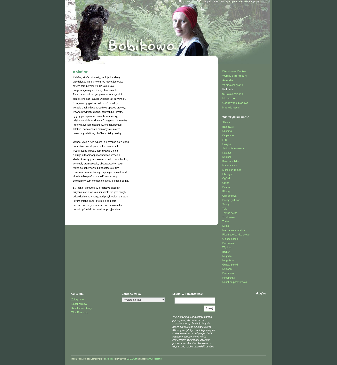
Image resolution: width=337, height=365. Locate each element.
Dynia (225, 225)
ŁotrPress (110, 359)
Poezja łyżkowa (231, 200)
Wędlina (226, 247)
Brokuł (226, 251)
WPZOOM (132, 359)
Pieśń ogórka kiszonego (235, 234)
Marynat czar (229, 165)
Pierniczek (228, 273)
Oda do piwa (229, 195)
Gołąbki (226, 144)
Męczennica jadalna (233, 230)
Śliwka (226, 122)
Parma (226, 187)
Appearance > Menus (241, 1)
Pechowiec (228, 243)
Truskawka (228, 217)
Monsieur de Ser (231, 169)
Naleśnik (227, 268)
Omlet (225, 182)
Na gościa (228, 260)
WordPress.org (79, 312)
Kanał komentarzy (81, 308)
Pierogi (226, 191)
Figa (224, 139)
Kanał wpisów (79, 303)
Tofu (224, 208)
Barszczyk (228, 126)
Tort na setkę (229, 212)
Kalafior (80, 72)
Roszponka (228, 277)
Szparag (227, 131)
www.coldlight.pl (154, 359)
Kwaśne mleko (230, 161)
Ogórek (226, 178)
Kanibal (226, 156)
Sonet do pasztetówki (234, 282)
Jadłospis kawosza (233, 148)
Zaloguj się (77, 299)
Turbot (226, 221)
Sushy (226, 204)
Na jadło (226, 256)
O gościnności (230, 238)
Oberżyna (227, 174)
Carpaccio (228, 135)
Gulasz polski (230, 264)
